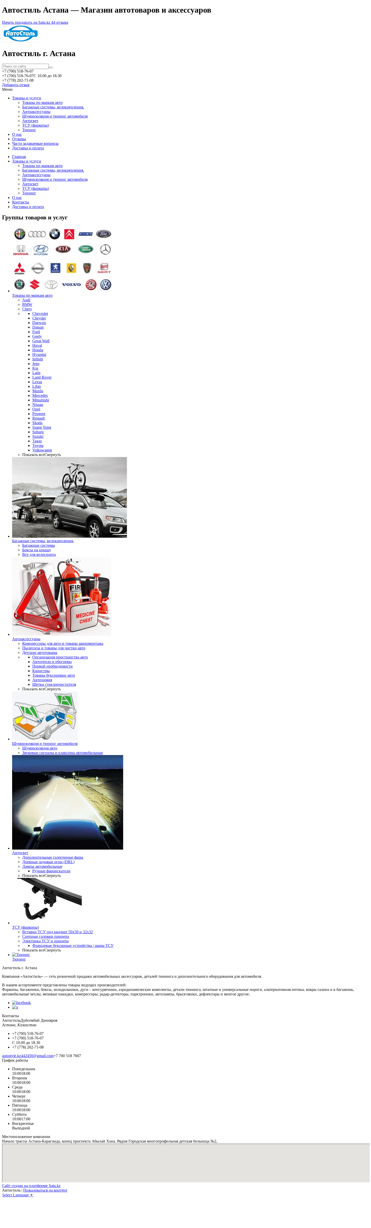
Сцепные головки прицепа (45, 936)
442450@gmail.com (37, 1056)
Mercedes (40, 395)
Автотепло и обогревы (52, 662)
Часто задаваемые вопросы (35, 143)
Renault (38, 418)
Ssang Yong (41, 427)
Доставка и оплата (28, 148)
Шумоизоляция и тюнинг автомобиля (55, 116)
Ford (36, 332)
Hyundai (39, 354)
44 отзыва (59, 22)
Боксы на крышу (36, 550)
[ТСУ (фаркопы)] (47, 923)
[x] (15, 1007)
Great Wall (40, 341)
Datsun (38, 327)
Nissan (37, 404)
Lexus (37, 382)
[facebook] (21, 1002)
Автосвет (30, 121)
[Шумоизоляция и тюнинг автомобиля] (45, 739)
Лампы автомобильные (42, 866)
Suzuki (37, 436)
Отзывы (19, 139)
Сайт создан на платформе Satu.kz (31, 1186)
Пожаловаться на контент (45, 1190)
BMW (27, 304)
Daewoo (39, 323)
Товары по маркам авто (42, 102)
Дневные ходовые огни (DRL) (48, 862)
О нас (17, 134)
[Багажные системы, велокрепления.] (69, 536)
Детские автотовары (39, 652)
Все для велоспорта (39, 554)
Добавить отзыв (16, 85)
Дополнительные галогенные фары (52, 857)
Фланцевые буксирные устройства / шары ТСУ (73, 945)
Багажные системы (38, 545)
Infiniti (37, 359)
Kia (35, 368)
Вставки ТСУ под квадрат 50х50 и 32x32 (57, 932)
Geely (37, 336)
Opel (36, 409)
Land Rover (41, 377)
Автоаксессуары (36, 111)
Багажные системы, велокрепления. (53, 107)
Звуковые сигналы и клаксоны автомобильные (62, 753)
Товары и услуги (26, 98)
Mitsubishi (40, 400)
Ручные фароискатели (51, 871)
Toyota (37, 445)
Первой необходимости (52, 666)
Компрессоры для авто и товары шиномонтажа (62, 643)
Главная (19, 156)
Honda (37, 350)
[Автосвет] (67, 848)
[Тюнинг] (21, 954)
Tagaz (37, 441)
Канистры (41, 671)
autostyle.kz (11, 1056)
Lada (36, 373)
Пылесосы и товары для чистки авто (53, 648)
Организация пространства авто (60, 657)
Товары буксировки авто (53, 675)
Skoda (37, 423)
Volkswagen (42, 450)
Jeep (35, 363)
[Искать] (51, 67)
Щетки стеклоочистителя (54, 684)
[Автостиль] (20, 41)
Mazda (37, 391)
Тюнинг (29, 130)
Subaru (38, 432)
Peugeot (38, 414)
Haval (37, 345)
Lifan (36, 386)
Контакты (20, 202)
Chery (27, 309)
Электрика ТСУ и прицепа (45, 941)
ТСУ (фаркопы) (35, 125)
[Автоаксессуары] (61, 634)
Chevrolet (40, 313)
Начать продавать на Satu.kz (26, 22)
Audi (26, 300)
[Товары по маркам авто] (62, 291)
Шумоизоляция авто (39, 748)
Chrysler (39, 318)
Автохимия (42, 680)
